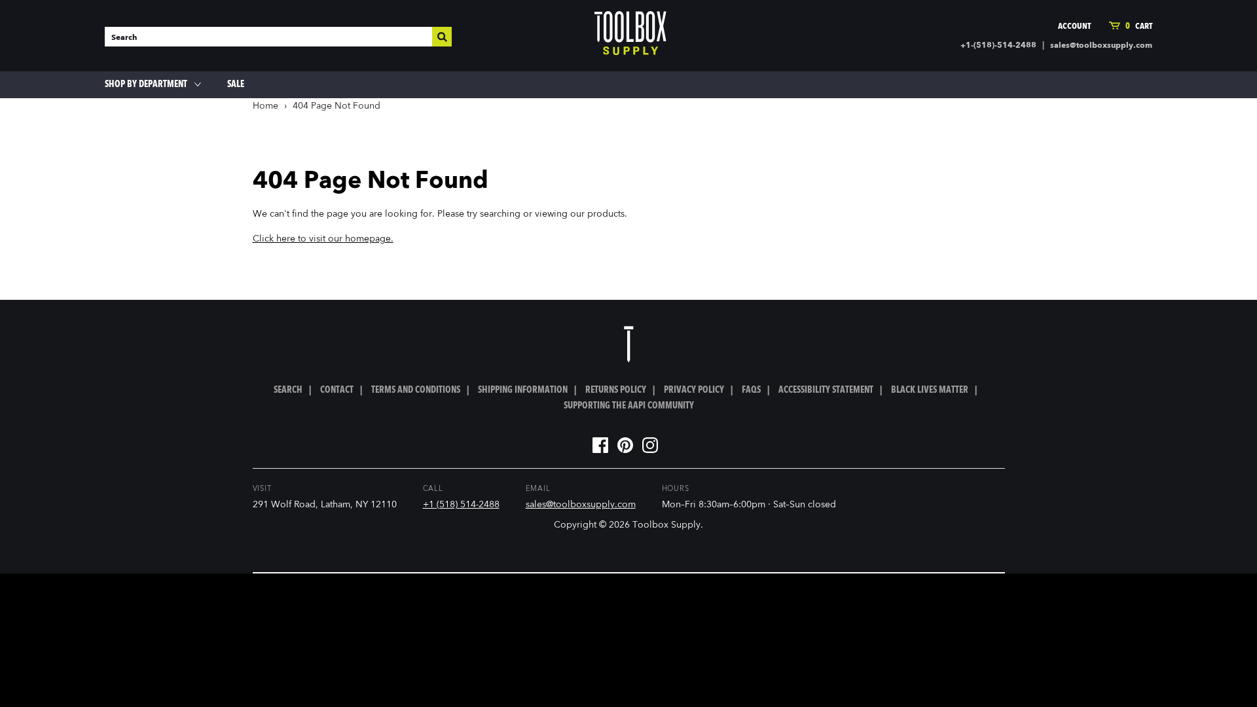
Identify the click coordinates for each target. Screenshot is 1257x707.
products (606, 214)
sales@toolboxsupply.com (1101, 46)
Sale (235, 84)
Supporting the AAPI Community (629, 405)
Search (288, 390)
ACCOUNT (1074, 26)
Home (265, 106)
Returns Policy (615, 390)
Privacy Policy (694, 390)
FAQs (751, 390)
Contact (337, 390)
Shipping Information (523, 390)
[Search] (442, 36)
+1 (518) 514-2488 (461, 504)
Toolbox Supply (666, 525)
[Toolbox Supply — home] (630, 36)
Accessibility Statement (825, 390)
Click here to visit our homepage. (323, 239)
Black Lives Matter (929, 390)
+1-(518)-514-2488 (998, 46)
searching (500, 214)
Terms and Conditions (415, 390)
